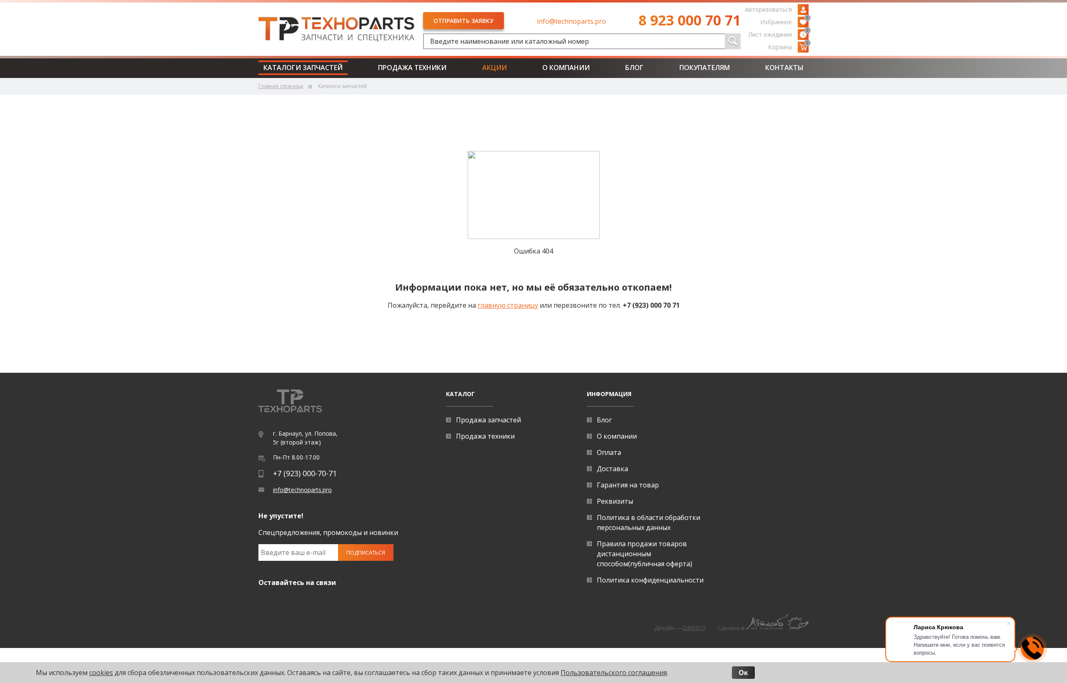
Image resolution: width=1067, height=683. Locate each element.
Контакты (784, 67)
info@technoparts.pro (571, 21)
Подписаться (365, 552)
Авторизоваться (768, 9)
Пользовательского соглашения (614, 672)
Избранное (784, 21)
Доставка (612, 468)
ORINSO (694, 628)
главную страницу (508, 305)
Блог (634, 67)
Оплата (609, 452)
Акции (494, 67)
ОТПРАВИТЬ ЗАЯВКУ (463, 21)
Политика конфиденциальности (650, 580)
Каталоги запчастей (303, 67)
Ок (743, 672)
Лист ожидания (779, 33)
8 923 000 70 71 (690, 20)
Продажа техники (412, 67)
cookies (101, 672)
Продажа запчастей (488, 419)
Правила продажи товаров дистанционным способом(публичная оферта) (644, 553)
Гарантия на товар (628, 485)
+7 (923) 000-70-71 (305, 473)
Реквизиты (615, 501)
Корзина (788, 46)
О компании (566, 67)
